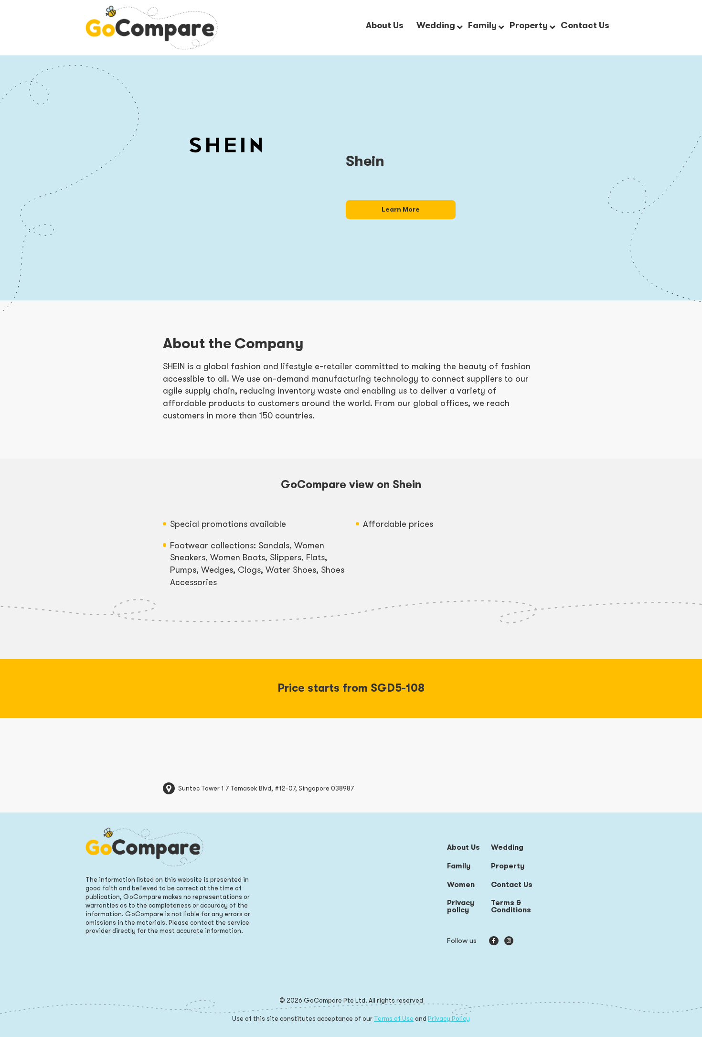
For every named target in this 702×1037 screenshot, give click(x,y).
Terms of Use (394, 1018)
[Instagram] (508, 940)
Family (458, 866)
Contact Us (511, 884)
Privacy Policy (449, 1018)
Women (461, 884)
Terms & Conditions (511, 906)
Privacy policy (460, 906)
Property (507, 866)
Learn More (401, 209)
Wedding (507, 847)
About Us (463, 847)
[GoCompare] (151, 27)
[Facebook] (493, 940)
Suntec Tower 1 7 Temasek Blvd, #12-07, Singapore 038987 (266, 788)
